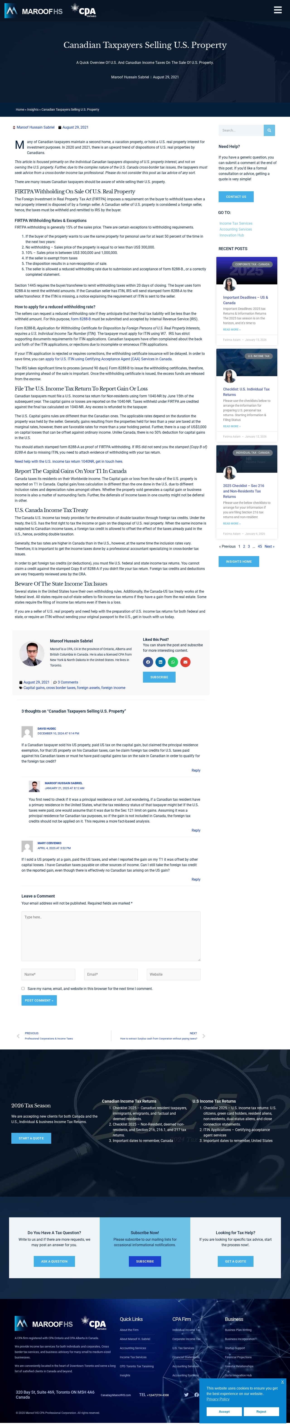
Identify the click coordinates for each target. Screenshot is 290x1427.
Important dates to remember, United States (238, 1141)
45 (260, 546)
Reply (196, 770)
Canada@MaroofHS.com (123, 1394)
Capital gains (34, 688)
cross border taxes (60, 688)
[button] (278, 10)
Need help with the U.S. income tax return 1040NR (54, 461)
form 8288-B (81, 319)
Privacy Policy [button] (218, 1399)
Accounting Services (236, 229)
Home (20, 109)
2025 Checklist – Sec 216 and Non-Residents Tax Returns (243, 491)
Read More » (232, 329)
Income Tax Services (236, 223)
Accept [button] (224, 1411)
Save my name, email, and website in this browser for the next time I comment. (90, 989)
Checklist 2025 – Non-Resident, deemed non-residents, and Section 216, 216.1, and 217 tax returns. (149, 1129)
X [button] (282, 1381)
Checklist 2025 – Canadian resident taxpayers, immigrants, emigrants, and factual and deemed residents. (150, 1113)
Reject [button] (261, 1411)
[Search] (269, 130)
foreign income (113, 688)
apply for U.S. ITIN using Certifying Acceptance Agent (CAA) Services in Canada (108, 359)
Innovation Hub (232, 235)
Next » (270, 546)
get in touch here (109, 461)
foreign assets (88, 688)
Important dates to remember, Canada (143, 1141)
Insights (33, 109)
